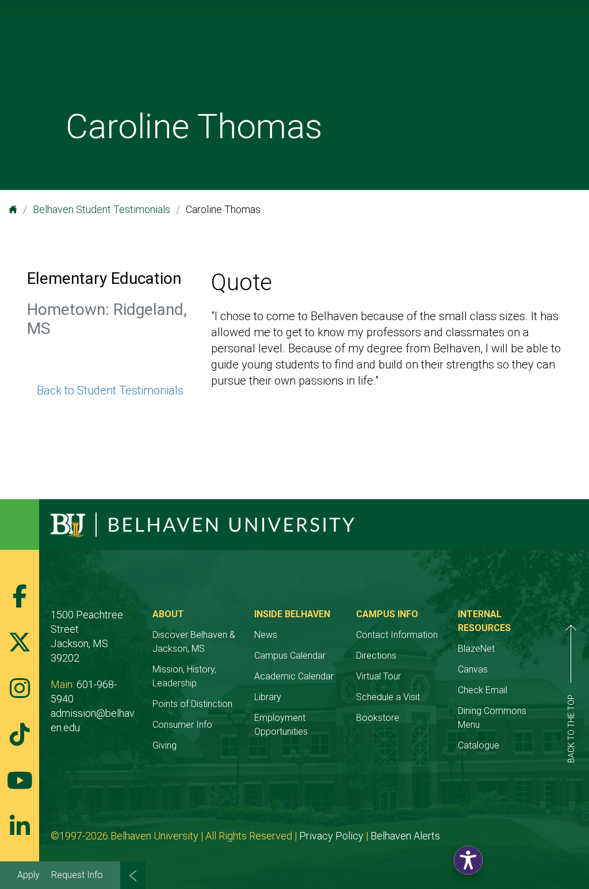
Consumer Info (182, 724)
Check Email (482, 690)
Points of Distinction (192, 703)
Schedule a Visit (388, 697)
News (265, 634)
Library (267, 697)
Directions (376, 655)
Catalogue (478, 745)
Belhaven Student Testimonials (101, 209)
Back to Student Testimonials (110, 390)
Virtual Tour (378, 676)
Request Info (77, 874)
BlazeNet (476, 648)
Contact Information (397, 634)
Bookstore (377, 717)
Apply (28, 874)
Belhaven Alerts (405, 836)
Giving (164, 745)
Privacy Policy (331, 836)
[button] (468, 860)
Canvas (473, 669)
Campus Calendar (290, 655)
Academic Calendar (294, 676)
